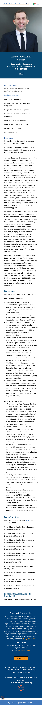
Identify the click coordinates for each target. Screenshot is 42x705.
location (34, 3)
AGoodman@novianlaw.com (21, 64)
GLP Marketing (26, 683)
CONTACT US (20, 658)
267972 (28, 520)
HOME (7, 667)
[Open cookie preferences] (2, 697)
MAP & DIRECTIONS (13, 670)
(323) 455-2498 (29, 639)
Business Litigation (11, 95)
